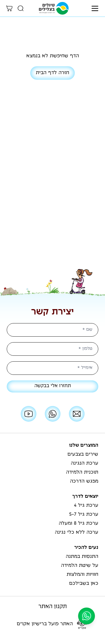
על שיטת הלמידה (79, 565)
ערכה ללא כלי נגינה (76, 532)
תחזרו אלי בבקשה (52, 386)
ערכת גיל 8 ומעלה (78, 523)
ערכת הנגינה (84, 463)
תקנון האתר (52, 607)
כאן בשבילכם (83, 583)
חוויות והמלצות (82, 574)
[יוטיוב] (28, 414)
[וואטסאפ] (52, 414)
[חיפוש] (21, 8)
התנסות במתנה (82, 556)
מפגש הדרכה (84, 481)
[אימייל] (77, 414)
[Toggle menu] (94, 8)
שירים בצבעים (82, 454)
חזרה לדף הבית (52, 73)
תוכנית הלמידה (82, 472)
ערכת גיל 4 (86, 505)
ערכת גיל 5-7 (83, 514)
